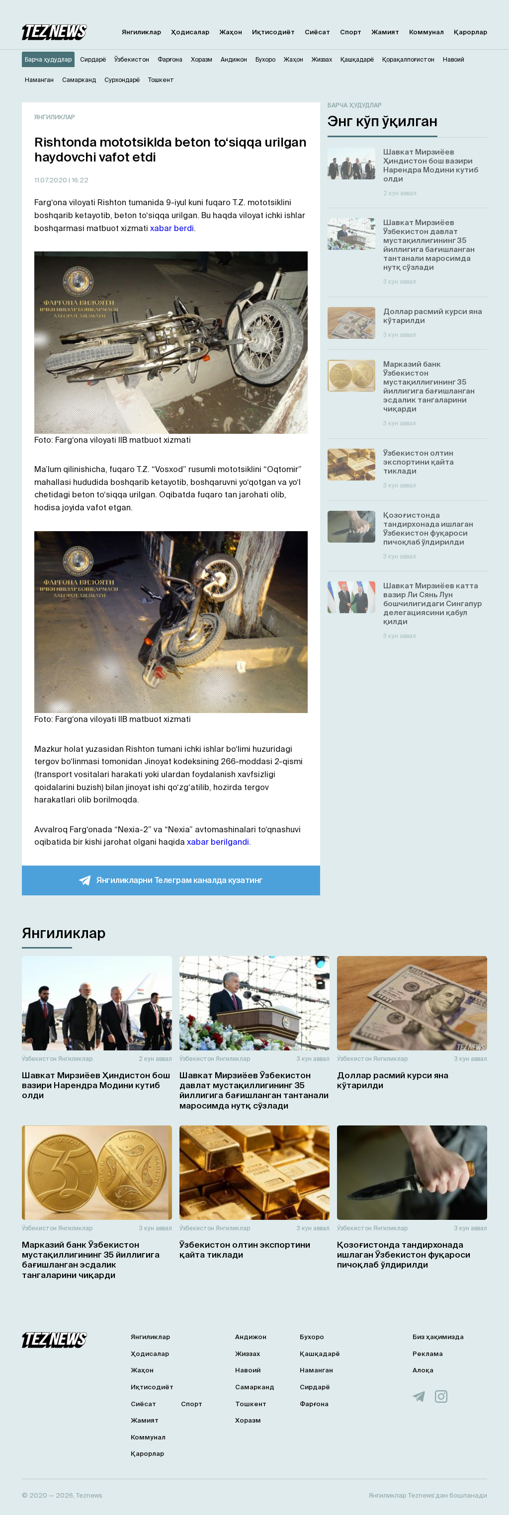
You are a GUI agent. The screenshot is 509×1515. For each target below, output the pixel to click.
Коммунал (426, 32)
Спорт (350, 32)
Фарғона (314, 1404)
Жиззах (247, 1353)
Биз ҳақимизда (438, 1337)
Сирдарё (315, 1387)
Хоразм (248, 1420)
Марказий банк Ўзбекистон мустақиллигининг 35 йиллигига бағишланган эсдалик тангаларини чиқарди (91, 1259)
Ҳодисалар (190, 32)
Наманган (316, 1370)
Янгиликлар (141, 32)
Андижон (250, 1337)
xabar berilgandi (218, 841)
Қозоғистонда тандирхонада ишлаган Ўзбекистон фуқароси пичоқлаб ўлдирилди (403, 1255)
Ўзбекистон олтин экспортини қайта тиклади (244, 1249)
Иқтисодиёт (273, 32)
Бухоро (312, 1337)
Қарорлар (470, 32)
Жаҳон (230, 32)
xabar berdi (172, 228)
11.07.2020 (51, 180)
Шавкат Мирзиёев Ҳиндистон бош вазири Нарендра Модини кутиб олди (96, 1085)
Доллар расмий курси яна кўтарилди (392, 1080)
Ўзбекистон (39, 1058)
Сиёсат (317, 32)
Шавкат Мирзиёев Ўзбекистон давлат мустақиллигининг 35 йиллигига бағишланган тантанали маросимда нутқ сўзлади (254, 1090)
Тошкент (250, 1404)
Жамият (385, 32)
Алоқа (423, 1370)
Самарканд (254, 1387)
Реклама (428, 1353)
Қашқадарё (320, 1353)
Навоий (247, 1370)
